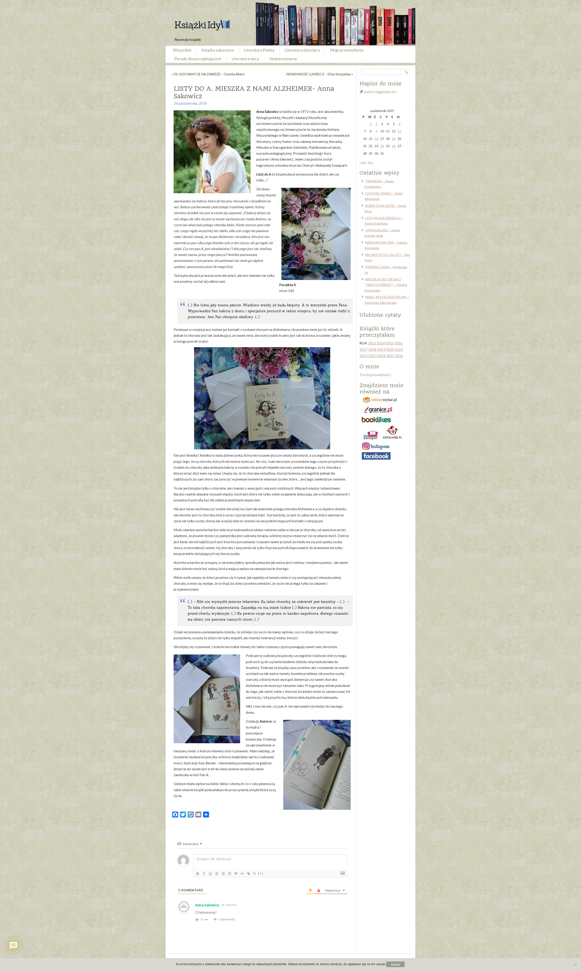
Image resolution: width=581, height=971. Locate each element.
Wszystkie (182, 49)
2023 (372, 356)
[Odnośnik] (248, 873)
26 (394, 146)
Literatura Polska (259, 49)
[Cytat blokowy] (236, 873)
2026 (399, 356)
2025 (390, 356)
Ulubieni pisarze (283, 58)
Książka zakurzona (218, 49)
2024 (381, 356)
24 (382, 146)
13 (399, 131)
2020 (390, 349)
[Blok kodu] (242, 873)
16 (376, 139)
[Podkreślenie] (210, 873)
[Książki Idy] (202, 25)
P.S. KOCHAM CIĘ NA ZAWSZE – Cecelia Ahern (209, 74)
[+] (260, 873)
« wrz (363, 162)
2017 (363, 349)
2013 (372, 343)
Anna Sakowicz (282, 159)
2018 (372, 349)
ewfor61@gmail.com (379, 91)
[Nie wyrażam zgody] (575, 964)
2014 (381, 343)
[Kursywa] (204, 873)
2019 (381, 349)
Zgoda (395, 964)
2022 (363, 356)
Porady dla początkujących (197, 58)
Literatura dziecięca (302, 49)
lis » (371, 162)
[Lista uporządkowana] (223, 873)
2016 (398, 343)
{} (254, 873)
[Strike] (217, 873)
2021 (399, 349)
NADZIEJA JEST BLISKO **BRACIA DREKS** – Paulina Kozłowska (385, 284)
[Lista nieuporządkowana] (229, 873)
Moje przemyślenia (346, 49)
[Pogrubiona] (197, 873)
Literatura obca (245, 58)
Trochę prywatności (375, 374)
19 (394, 139)
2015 (390, 343)
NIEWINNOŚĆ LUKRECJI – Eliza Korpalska (318, 74)
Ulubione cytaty (380, 315)
